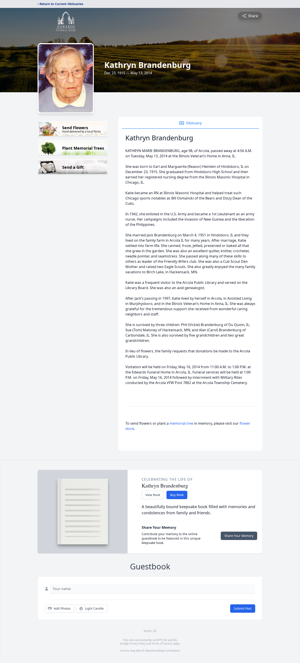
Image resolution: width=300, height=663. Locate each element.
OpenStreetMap (154, 650)
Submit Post (242, 608)
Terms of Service (162, 643)
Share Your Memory (238, 536)
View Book (152, 495)
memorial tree (181, 423)
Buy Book (177, 495)
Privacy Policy (137, 643)
